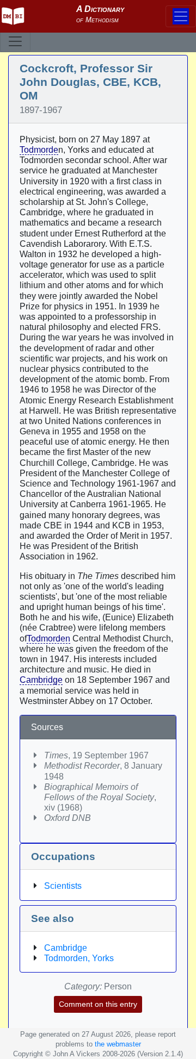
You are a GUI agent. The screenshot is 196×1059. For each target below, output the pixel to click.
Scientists (63, 885)
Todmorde (39, 149)
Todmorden (48, 638)
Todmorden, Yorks (79, 958)
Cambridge (41, 679)
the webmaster (118, 1044)
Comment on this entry (98, 1004)
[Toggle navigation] (15, 41)
